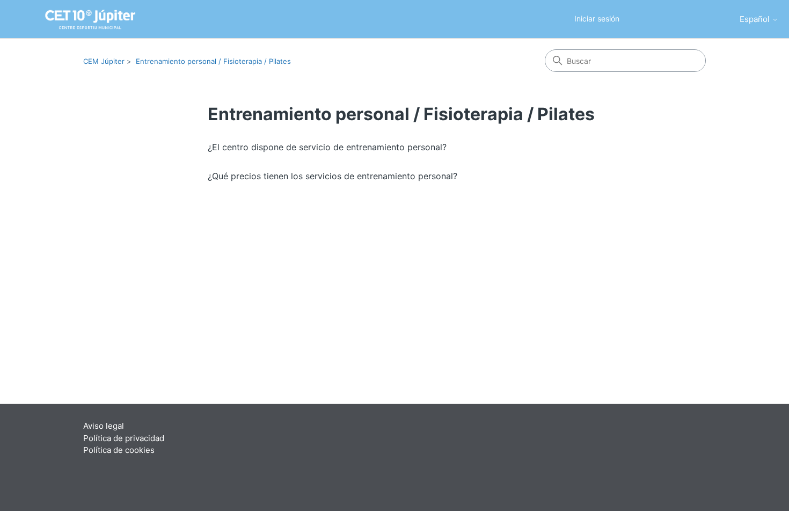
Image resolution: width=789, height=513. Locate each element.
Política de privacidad (123, 438)
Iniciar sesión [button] (596, 18)
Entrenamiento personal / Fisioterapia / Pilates (213, 61)
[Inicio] (75, 19)
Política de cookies (119, 450)
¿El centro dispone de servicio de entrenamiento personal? (327, 147)
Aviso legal (103, 426)
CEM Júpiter (104, 61)
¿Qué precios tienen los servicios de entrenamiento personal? (332, 176)
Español (756, 19)
